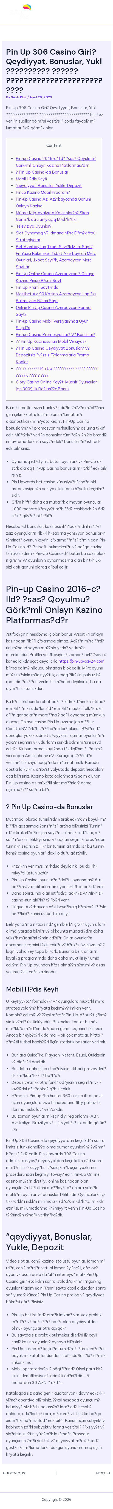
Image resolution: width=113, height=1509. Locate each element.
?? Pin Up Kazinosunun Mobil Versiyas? (51, 341)
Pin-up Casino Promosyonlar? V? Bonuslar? (55, 334)
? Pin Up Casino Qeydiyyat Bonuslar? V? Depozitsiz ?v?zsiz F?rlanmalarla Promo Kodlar (53, 355)
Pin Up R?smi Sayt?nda (37, 287)
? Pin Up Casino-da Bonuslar (42, 172)
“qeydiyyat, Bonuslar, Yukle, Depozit (49, 185)
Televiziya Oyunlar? (34, 226)
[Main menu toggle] (100, 13)
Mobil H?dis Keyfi (31, 178)
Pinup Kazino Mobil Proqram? (43, 192)
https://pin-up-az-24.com (81, 661)
